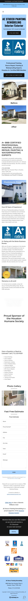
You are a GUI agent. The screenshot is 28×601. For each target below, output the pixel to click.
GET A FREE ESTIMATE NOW (14, 75)
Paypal (14, 531)
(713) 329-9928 (14, 33)
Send (14, 472)
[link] (14, 26)
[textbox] (14, 421)
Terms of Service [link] (15, 478)
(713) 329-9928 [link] (16, 588)
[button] (3, 11)
